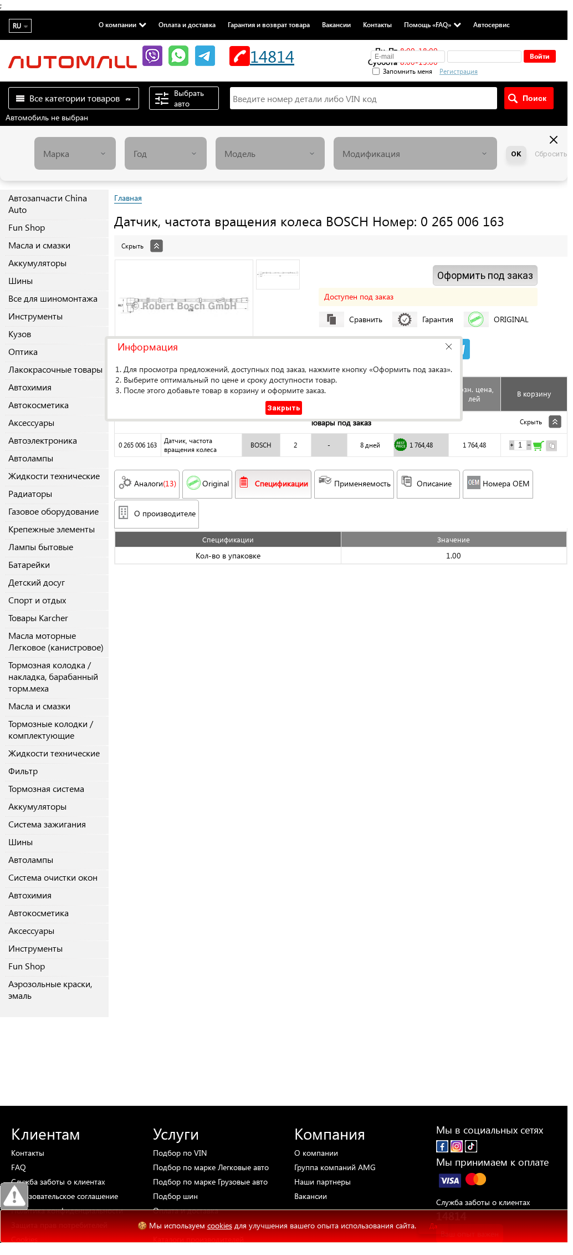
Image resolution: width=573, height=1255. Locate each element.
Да (433, 1226)
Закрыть (283, 408)
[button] (449, 346)
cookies (219, 1225)
